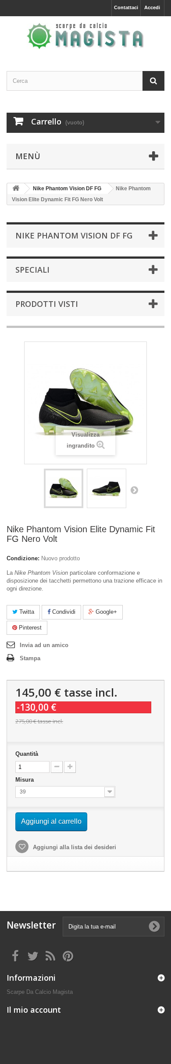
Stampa (30, 658)
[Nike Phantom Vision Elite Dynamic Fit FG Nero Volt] (63, 488)
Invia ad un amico (44, 645)
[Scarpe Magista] (85, 36)
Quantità (26, 754)
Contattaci (126, 7)
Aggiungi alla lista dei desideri (73, 847)
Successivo (134, 489)
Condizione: (23, 558)
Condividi (62, 612)
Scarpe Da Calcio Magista (40, 992)
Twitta (26, 612)
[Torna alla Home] (15, 188)
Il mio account (34, 1009)
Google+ (105, 612)
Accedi (152, 7)
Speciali (32, 269)
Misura (25, 779)
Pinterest (29, 627)
